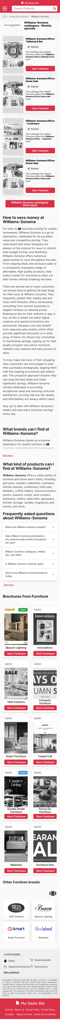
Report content (24, 1014)
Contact (9, 1009)
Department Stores (19, 966)
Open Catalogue (40, 68)
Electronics (41, 966)
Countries (9, 1014)
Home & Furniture (18, 16)
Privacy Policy (48, 1009)
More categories (11, 972)
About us (19, 1009)
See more (8, 455)
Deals (11, 960)
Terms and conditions (45, 1014)
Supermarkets (43, 959)
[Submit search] (54, 8)
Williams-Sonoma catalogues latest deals (30, 204)
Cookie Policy (33, 1009)
